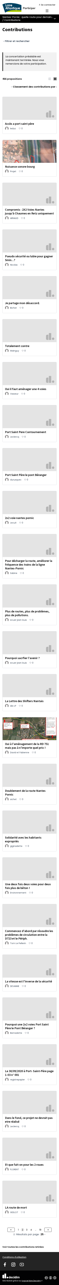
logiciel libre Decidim (32, 1280)
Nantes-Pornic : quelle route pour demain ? (27, 17)
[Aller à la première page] (22, 8)
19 (40, 1229)
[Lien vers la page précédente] (11, 1230)
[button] (49, 78)
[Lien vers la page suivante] (48, 1230)
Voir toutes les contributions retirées (23, 1247)
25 (42, 1234)
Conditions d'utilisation (14, 1257)
